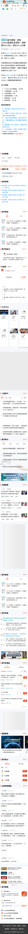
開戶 (25, 686)
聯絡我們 (21, 929)
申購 (25, 677)
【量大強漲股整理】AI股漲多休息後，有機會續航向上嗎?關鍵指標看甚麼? (14, 120)
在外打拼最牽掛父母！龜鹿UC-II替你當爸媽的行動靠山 (14, 336)
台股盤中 (11, 35)
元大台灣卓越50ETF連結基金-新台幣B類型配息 (11, 699)
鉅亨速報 (5, 35)
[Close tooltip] (23, 12)
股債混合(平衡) (9, 688)
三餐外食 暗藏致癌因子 (14, 317)
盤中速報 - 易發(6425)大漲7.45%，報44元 (14, 298)
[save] (20, 9)
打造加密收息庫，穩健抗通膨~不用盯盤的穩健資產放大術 (16, 236)
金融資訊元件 (14, 929)
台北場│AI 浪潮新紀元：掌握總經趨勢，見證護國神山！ (16, 229)
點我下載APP (19, 134)
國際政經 (8, 511)
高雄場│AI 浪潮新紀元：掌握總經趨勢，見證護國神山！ (16, 243)
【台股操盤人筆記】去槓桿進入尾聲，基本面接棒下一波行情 (4, 317)
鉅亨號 (14, 926)
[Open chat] (25, 9)
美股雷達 (8, 500)
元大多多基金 (4, 692)
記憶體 (7, 771)
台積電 (7, 776)
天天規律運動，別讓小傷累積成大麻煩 (23, 336)
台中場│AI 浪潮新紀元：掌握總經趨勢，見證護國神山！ (16, 222)
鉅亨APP (9, 926)
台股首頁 (17, 169)
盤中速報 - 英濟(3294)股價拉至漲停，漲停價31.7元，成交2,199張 (14, 290)
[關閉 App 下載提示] (1, 2)
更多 (25, 397)
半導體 (7, 780)
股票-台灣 (8, 694)
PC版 (4, 926)
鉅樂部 (19, 926)
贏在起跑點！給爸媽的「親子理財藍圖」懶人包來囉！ (14, 166)
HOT (8, 221)
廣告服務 (7, 929)
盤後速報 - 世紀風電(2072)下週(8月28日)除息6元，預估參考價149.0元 (4, 336)
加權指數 (19, 78)
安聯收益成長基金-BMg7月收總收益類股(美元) (11, 685)
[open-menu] (1, 5)
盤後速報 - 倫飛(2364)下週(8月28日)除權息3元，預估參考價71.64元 (23, 317)
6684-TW (8, 53)
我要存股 (24, 169)
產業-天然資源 (9, 680)
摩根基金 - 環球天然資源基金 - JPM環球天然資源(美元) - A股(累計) (11, 676)
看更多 (24, 211)
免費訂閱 (24, 905)
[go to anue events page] (21, 6)
